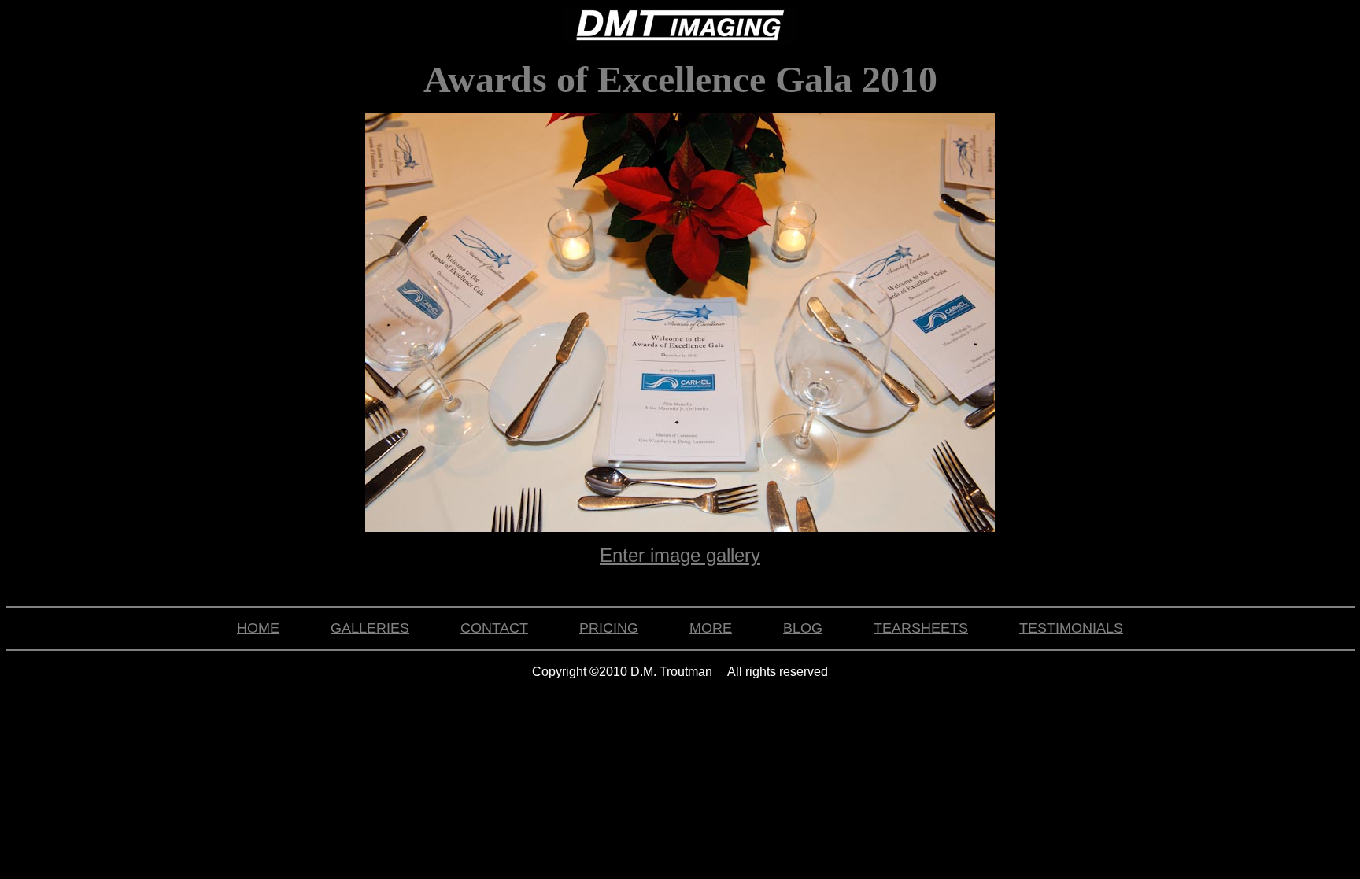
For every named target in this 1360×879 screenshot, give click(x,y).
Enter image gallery (680, 555)
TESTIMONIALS (1071, 628)
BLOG (802, 628)
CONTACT (494, 628)
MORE (710, 628)
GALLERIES (370, 628)
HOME (258, 628)
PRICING (608, 628)
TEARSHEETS (921, 628)
